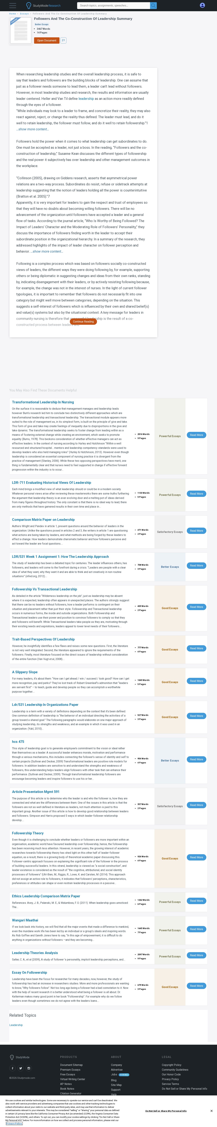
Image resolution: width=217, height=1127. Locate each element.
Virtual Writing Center (72, 1079)
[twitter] (21, 1070)
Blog (113, 1080)
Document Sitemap (71, 1065)
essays (24, 14)
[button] (12, 6)
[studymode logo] (49, 5)
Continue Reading (83, 321)
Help (114, 1094)
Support (115, 1089)
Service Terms (170, 1084)
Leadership (16, 1025)
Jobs (114, 1074)
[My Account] (204, 5)
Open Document (46, 40)
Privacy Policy (170, 1079)
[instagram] (29, 1070)
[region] (108, 1111)
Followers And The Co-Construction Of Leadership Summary (83, 19)
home (12, 14)
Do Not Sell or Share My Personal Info (166, 1111)
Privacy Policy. (14, 1123)
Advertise (117, 1069)
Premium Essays (70, 1069)
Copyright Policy (171, 1065)
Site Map (116, 1085)
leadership (86, 99)
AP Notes (66, 1084)
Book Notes (67, 1088)
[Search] (153, 5)
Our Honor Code (171, 1074)
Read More (196, 435)
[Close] (211, 1111)
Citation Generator (70, 1093)
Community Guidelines (175, 1069)
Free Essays (67, 1074)
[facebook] (13, 1070)
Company (116, 1065)
